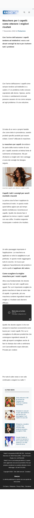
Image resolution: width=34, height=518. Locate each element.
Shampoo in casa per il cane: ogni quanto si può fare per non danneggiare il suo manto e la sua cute (22, 414)
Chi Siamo (6, 486)
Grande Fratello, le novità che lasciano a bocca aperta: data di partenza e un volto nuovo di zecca (22, 441)
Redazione (12, 486)
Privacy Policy (20, 486)
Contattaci (27, 471)
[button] (24, 12)
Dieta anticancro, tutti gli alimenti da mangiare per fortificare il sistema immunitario (22, 401)
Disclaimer (28, 486)
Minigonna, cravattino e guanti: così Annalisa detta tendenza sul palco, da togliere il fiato (22, 427)
